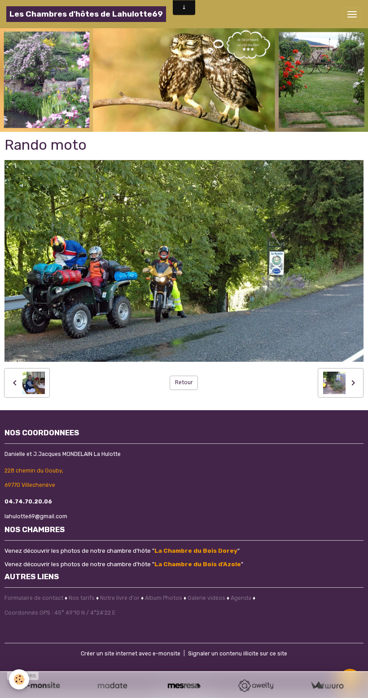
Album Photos (163, 598)
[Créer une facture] (327, 685)
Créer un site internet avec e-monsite (130, 653)
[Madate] (112, 685)
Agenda (241, 598)
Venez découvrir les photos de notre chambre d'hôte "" (122, 550)
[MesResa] (184, 685)
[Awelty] (255, 685)
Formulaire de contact (33, 598)
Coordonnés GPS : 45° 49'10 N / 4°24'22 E (59, 613)
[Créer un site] (41, 685)
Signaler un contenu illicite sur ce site (237, 653)
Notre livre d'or (120, 598)
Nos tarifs (82, 598)
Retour (184, 382)
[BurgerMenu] (352, 14)
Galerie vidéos (206, 598)
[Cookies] (19, 679)
